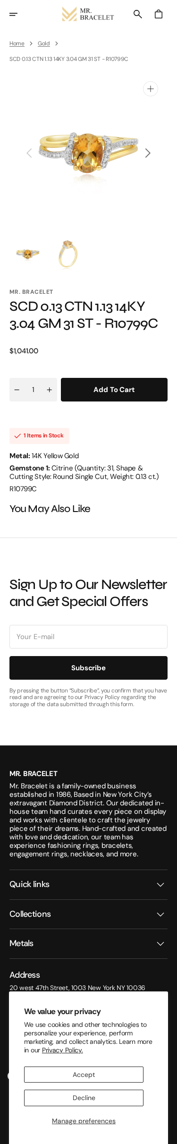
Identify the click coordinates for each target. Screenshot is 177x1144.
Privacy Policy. (62, 1050)
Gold (44, 43)
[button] (19, 14)
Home (17, 43)
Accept (84, 1074)
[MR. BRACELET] (88, 14)
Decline (84, 1097)
